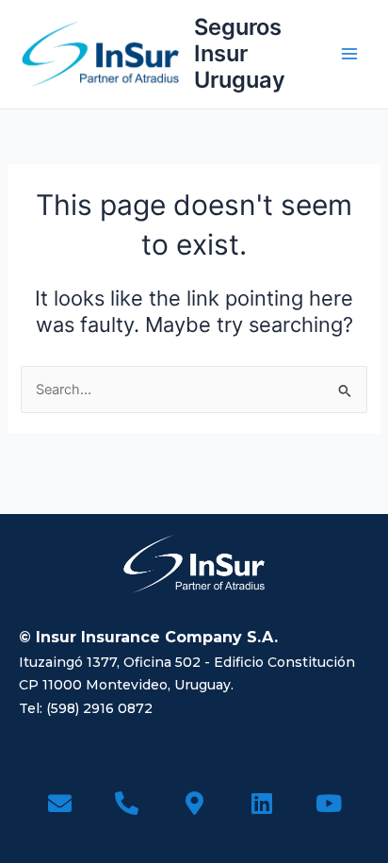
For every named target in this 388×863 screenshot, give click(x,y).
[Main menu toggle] (349, 54)
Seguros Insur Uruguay (239, 53)
